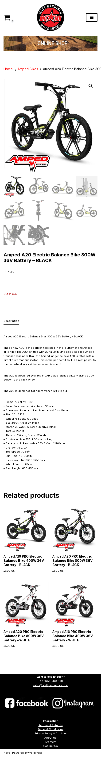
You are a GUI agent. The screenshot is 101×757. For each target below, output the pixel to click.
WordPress (35, 752)
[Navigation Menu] (91, 17)
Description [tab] (11, 321)
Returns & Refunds (51, 725)
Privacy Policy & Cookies (51, 733)
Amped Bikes (28, 69)
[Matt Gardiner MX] (50, 17)
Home (8, 69)
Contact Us (50, 746)
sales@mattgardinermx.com (50, 685)
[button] (90, 86)
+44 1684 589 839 (50, 681)
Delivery (50, 741)
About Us (50, 737)
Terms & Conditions (50, 729)
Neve (7, 752)
